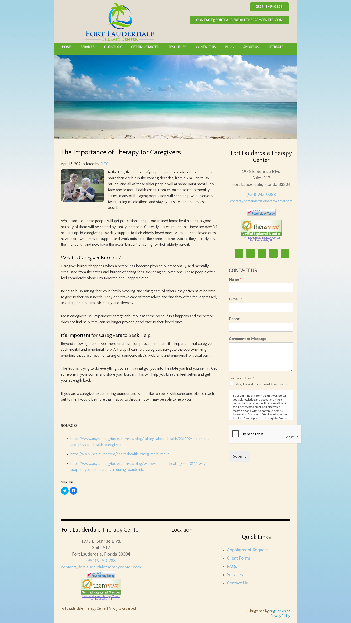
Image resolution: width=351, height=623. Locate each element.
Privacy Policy (280, 616)
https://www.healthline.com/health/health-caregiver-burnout (119, 454)
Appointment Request (247, 550)
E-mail (235, 299)
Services (235, 575)
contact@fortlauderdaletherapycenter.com (239, 20)
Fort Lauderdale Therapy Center (261, 237)
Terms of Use (241, 378)
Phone (234, 319)
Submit (239, 456)
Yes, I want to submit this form (261, 384)
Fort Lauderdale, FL (261, 240)
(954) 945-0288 (269, 7)
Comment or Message (249, 339)
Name (235, 279)
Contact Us (237, 583)
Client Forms (239, 558)
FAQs (232, 567)
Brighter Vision (279, 611)
